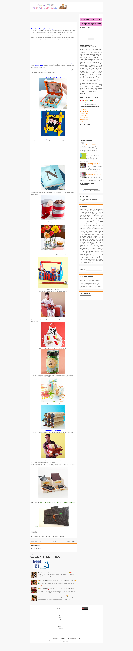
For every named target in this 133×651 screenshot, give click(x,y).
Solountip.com (65, 638)
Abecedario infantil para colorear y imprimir (92, 143)
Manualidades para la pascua (94, 69)
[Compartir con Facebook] (36, 532)
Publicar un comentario (36, 548)
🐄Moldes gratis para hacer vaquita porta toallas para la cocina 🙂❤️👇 (55, 572)
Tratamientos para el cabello (87, 89)
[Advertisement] (42, 18)
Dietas (98, 54)
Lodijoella (82, 121)
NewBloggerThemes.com (73, 640)
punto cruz (94, 82)
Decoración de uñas (98, 52)
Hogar (59, 615)
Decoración (90, 52)
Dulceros (82, 55)
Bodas (82, 51)
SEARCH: (82, 269)
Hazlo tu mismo (87, 59)
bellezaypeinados (84, 111)
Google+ (49, 536)
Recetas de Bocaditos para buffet (89, 83)
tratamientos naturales (96, 88)
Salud (82, 86)
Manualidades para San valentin (91, 76)
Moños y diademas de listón (89, 80)
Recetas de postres (92, 253)
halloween (99, 57)
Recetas (100, 82)
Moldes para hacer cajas (92, 247)
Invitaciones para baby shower (93, 153)
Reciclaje (99, 85)
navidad (97, 80)
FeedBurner (94, 41)
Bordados (86, 51)
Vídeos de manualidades (95, 261)
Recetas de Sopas (92, 85)
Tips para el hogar (96, 257)
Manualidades (83, 115)
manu (86, 60)
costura (100, 51)
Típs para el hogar (62, 628)
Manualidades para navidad (91, 73)
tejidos (86, 86)
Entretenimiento (89, 55)
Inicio (54, 541)
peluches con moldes (85, 82)
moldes (92, 79)
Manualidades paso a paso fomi (94, 77)
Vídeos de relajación (92, 91)
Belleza (59, 619)
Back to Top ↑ (66, 641)
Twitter (42, 536)
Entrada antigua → (72, 541)
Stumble (56, 536)
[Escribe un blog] (33, 532)
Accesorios (83, 49)
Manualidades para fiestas (88, 68)
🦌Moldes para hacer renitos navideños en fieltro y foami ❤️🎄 (53, 596)
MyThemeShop (54, 640)
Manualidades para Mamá (91, 71)
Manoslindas (83, 109)
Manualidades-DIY (62, 612)
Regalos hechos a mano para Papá (40, 25)
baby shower (95, 49)
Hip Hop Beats (84, 640)
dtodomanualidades (85, 119)
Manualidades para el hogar (93, 66)
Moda (89, 79)
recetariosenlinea (84, 117)
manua (89, 60)
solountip (41, 30)
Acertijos (89, 49)
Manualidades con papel (86, 62)
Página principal (61, 633)
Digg (62, 536)
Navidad (59, 626)
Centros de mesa (93, 51)
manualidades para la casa (92, 234)
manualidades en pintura (94, 63)
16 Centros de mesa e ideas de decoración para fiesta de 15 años (94, 173)
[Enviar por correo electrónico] (31, 532)
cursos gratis (83, 52)
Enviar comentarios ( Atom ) (43, 554)
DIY (101, 54)
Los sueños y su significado (93, 224)
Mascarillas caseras (84, 79)
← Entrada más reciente (35, 541)
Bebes (100, 49)
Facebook (35, 536)
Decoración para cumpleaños (88, 54)
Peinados (100, 80)
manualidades (56, 34)
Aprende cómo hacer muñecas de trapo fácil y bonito (94, 164)
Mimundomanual (84, 113)
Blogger (96, 104)
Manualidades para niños (88, 74)
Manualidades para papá (86, 242)
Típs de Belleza (94, 86)
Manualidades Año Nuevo (96, 60)
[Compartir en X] (35, 532)
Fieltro (95, 55)
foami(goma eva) (92, 57)
